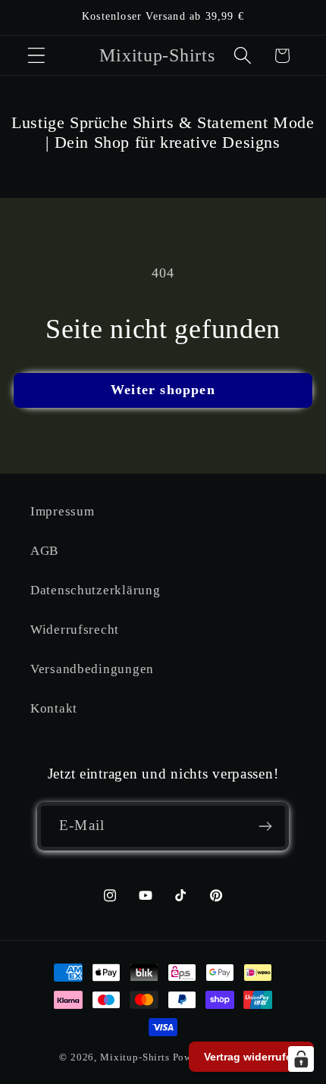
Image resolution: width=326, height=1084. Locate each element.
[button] (37, 56)
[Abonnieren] (265, 826)
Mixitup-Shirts (135, 1057)
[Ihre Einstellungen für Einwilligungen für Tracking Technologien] (301, 1059)
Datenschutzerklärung (95, 590)
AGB (44, 551)
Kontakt (53, 708)
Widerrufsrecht (74, 629)
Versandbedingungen (92, 669)
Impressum (62, 511)
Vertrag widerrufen (251, 1057)
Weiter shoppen (163, 389)
